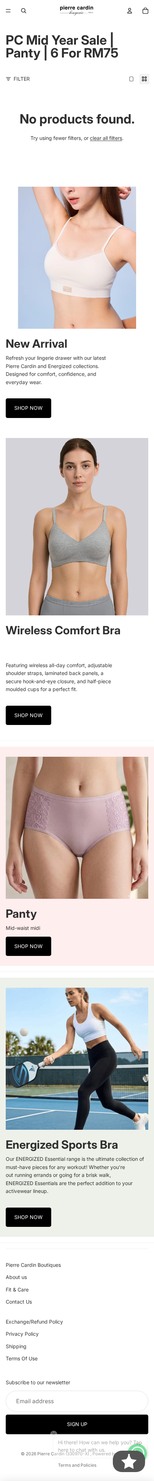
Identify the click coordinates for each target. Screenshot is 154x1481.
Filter (22, 79)
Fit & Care (17, 1289)
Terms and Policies (77, 1465)
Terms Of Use (22, 1358)
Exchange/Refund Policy (34, 1322)
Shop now (28, 408)
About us (16, 1277)
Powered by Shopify (112, 1453)
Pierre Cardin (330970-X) (63, 1453)
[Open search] (24, 11)
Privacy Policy (22, 1334)
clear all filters (106, 138)
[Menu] (8, 10)
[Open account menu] (130, 11)
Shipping (16, 1346)
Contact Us (19, 1302)
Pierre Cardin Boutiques (33, 1265)
